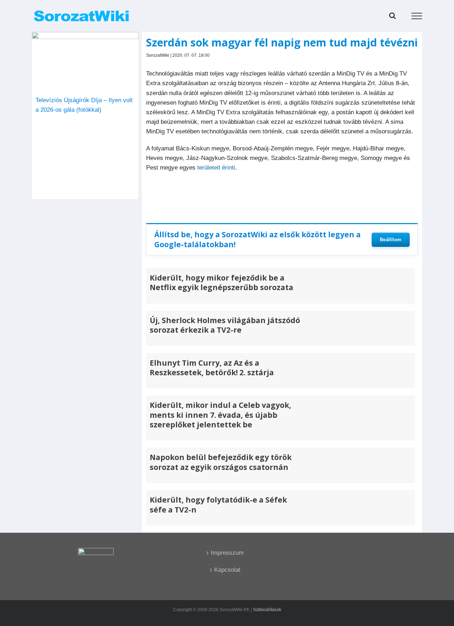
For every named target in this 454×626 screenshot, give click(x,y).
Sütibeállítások (267, 609)
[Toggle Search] (392, 15)
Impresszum (227, 552)
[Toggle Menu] (417, 16)
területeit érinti (216, 167)
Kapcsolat (227, 569)
